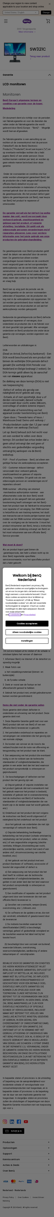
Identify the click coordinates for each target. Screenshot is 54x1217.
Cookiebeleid (14, 615)
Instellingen (27, 640)
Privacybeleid (29, 615)
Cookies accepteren (27, 623)
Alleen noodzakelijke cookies (27, 632)
